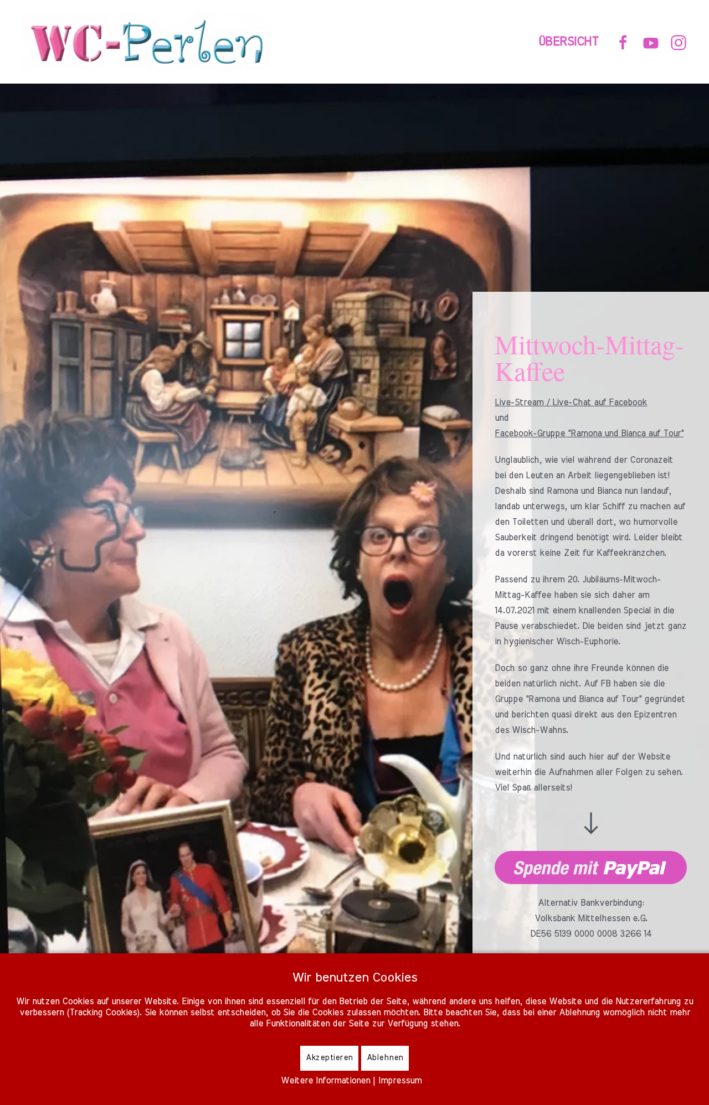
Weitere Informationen (325, 1080)
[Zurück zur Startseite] (149, 42)
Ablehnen (385, 1058)
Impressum (400, 1080)
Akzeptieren (329, 1058)
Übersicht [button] (568, 41)
